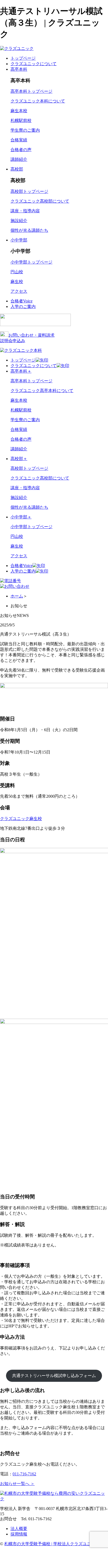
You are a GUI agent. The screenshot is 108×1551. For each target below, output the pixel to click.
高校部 (16, 169)
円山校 (16, 272)
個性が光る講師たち (29, 230)
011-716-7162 (24, 1474)
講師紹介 (18, 159)
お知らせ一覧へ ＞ (17, 1483)
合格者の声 (20, 149)
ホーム (16, 596)
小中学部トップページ (31, 262)
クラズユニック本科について (37, 101)
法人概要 (18, 1528)
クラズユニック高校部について (39, 201)
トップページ (23, 58)
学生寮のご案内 (25, 130)
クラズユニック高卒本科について (41, 390)
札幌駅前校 (20, 120)
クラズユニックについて (33, 63)
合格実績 (18, 140)
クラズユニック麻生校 (21, 818)
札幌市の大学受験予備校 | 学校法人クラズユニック (51, 1544)
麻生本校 (18, 111)
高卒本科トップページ (31, 91)
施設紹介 (18, 220)
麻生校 (16, 281)
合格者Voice (21, 301)
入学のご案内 (23, 306)
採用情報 (18, 1534)
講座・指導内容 (25, 211)
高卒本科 (18, 69)
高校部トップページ (29, 191)
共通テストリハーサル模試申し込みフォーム (54, 1375)
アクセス (18, 291)
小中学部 (18, 240)
